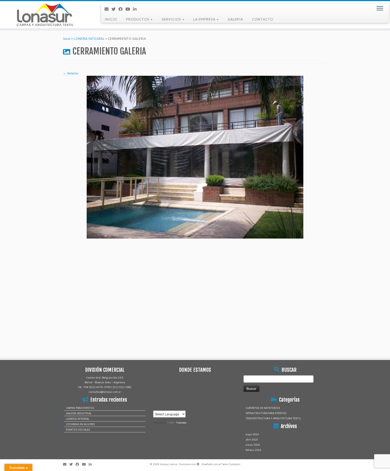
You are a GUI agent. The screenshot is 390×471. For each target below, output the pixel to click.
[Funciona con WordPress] (198, 463)
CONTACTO (262, 19)
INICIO (110, 19)
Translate (181, 422)
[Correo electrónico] (107, 9)
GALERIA (235, 19)
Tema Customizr (230, 464)
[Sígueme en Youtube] (129, 9)
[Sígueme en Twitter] (114, 9)
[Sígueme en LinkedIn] (136, 9)
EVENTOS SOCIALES (78, 429)
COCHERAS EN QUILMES (80, 424)
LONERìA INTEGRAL (89, 38)
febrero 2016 (253, 450)
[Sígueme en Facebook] (121, 9)
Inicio (66, 38)
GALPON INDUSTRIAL (79, 413)
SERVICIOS (171, 19)
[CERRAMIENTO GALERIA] (195, 157)
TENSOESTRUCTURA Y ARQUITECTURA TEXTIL (273, 418)
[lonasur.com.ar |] (45, 14)
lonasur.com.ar (168, 464)
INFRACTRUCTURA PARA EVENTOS (266, 413)
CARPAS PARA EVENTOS (80, 408)
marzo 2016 (253, 445)
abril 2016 (252, 439)
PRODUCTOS (138, 19)
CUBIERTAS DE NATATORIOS (263, 408)
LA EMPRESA (204, 19)
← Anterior (71, 73)
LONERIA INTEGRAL (77, 419)
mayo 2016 (252, 434)
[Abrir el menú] (379, 8)
